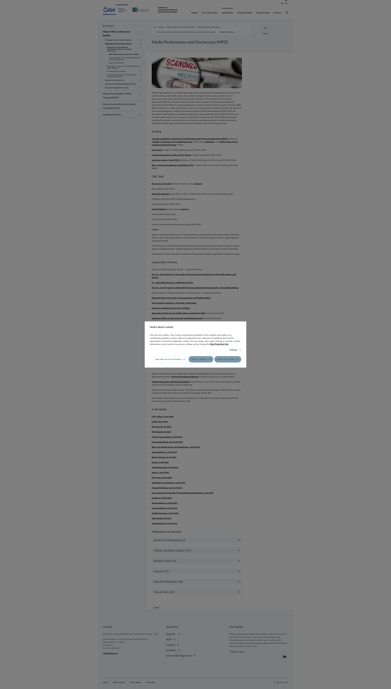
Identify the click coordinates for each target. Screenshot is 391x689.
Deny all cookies (199, 359)
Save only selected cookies (168, 359)
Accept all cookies (226, 359)
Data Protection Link (219, 344)
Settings (233, 350)
